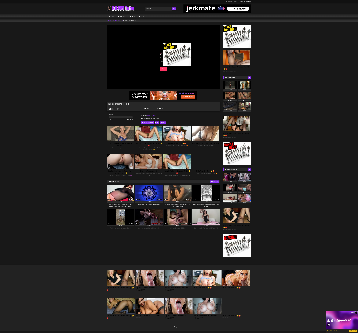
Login (241, 1)
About (148, 108)
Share (160, 108)
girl (157, 122)
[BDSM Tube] (121, 8)
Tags (133, 16)
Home (112, 16)
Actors (142, 16)
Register (248, 1)
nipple (163, 122)
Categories (123, 16)
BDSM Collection (118, 20)
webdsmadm (151, 115)
